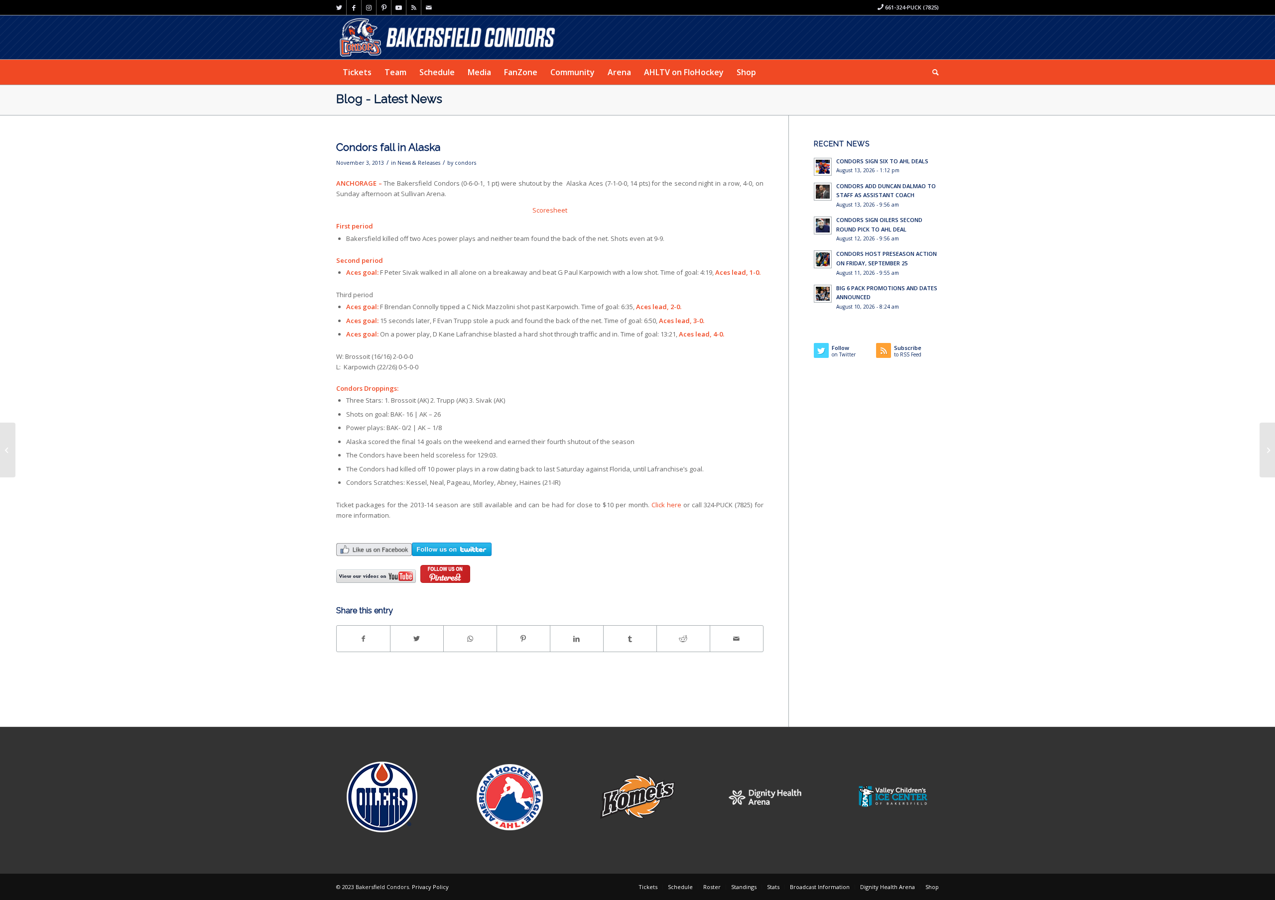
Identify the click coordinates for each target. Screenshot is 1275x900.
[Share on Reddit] (683, 639)
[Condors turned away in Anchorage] (7, 450)
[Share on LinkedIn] (576, 639)
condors (465, 162)
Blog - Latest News (389, 99)
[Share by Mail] (736, 639)
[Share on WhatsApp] (470, 639)
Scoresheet (549, 210)
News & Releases (418, 162)
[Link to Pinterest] (384, 7)
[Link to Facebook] (354, 7)
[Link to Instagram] (369, 7)
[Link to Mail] (428, 7)
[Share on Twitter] (416, 639)
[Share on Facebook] (363, 639)
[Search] (932, 72)
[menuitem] (357, 72)
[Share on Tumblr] (630, 639)
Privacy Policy (430, 887)
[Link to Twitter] (339, 7)
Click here (666, 504)
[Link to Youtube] (398, 7)
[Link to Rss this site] (413, 7)
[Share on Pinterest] (523, 639)
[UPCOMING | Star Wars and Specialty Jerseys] (1267, 450)
